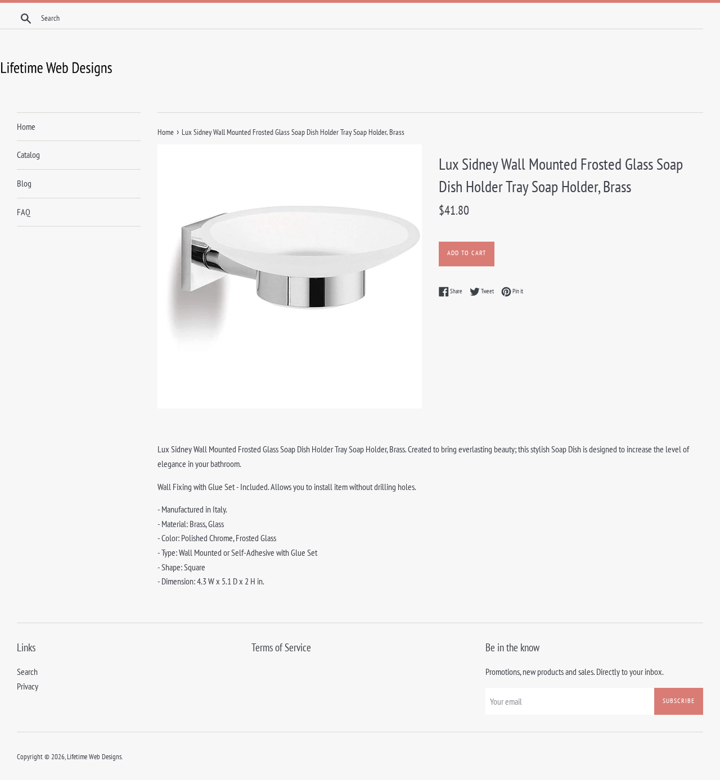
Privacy (27, 686)
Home (26, 126)
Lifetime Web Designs (94, 756)
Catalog (28, 154)
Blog (24, 183)
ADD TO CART (466, 252)
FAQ (23, 211)
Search (27, 671)
